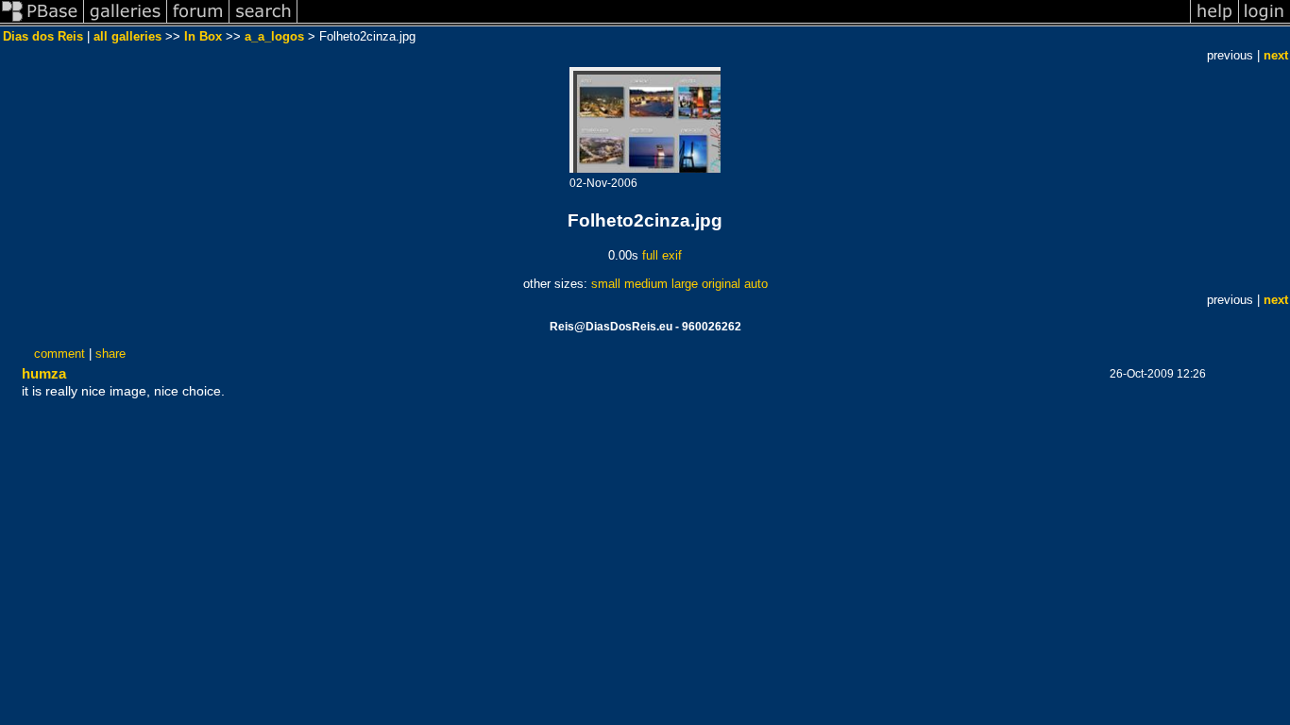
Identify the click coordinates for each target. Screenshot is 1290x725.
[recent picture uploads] (125, 22)
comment (59, 353)
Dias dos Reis (43, 36)
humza (44, 373)
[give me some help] (1214, 22)
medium (646, 284)
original (721, 284)
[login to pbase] (1264, 22)
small (605, 284)
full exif (662, 255)
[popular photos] (743, 22)
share (110, 353)
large (684, 284)
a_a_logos (274, 36)
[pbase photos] (42, 22)
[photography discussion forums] (198, 22)
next (1276, 55)
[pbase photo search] (263, 22)
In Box (203, 36)
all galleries (127, 36)
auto (756, 284)
